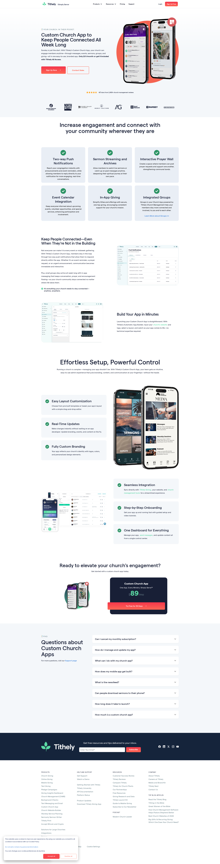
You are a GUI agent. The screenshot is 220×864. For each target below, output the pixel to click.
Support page (71, 660)
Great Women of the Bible (159, 806)
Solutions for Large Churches (53, 829)
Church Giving (47, 776)
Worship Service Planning (51, 814)
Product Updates (84, 800)
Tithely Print (46, 820)
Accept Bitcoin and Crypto (52, 824)
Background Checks (49, 800)
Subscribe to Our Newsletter (124, 807)
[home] (56, 4)
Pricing (122, 4)
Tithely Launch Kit (120, 800)
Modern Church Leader (122, 817)
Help (79, 846)
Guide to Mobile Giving (122, 803)
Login (160, 4)
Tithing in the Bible (156, 803)
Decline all (68, 856)
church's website (160, 325)
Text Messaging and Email (52, 803)
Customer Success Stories (123, 776)
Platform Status (83, 795)
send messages (146, 535)
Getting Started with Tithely (88, 785)
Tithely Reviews (119, 779)
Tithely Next (153, 786)
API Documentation (85, 791)
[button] (97, 4)
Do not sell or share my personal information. (21, 847)
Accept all (51, 856)
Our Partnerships (120, 789)
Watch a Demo (83, 779)
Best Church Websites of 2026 (161, 816)
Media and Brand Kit (157, 782)
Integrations (46, 833)
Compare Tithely (120, 782)
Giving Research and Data (124, 796)
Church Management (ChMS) (53, 796)
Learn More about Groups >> (157, 216)
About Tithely (154, 776)
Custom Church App (49, 807)
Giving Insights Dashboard (52, 793)
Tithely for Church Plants (123, 786)
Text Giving (46, 786)
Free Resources (119, 793)
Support (131, 4)
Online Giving (46, 779)
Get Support (82, 776)
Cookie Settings (93, 846)
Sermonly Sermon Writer (51, 817)
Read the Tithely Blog (157, 799)
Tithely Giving (145, 490)
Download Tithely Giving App (89, 804)
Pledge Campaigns (49, 789)
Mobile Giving (47, 782)
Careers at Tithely (155, 779)
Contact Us (153, 789)
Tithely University (84, 788)
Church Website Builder (51, 810)
